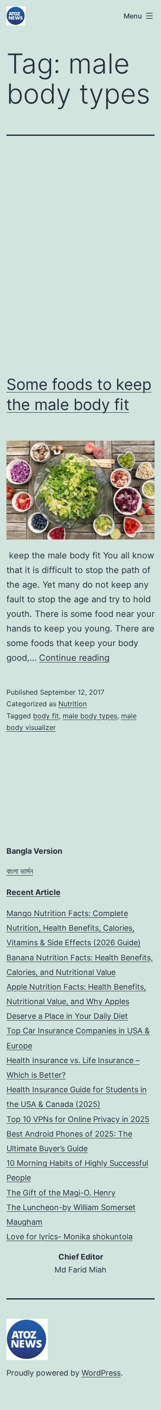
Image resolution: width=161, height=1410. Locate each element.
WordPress (101, 1372)
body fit (46, 715)
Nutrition (72, 703)
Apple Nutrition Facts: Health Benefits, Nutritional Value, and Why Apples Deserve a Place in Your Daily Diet (76, 1001)
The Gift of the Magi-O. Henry (60, 1192)
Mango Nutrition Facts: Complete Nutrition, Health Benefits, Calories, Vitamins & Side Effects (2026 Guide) (73, 928)
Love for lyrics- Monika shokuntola (69, 1236)
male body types (90, 715)
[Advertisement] (80, 255)
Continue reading (74, 658)
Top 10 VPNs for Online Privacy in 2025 (77, 1119)
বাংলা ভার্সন (19, 871)
